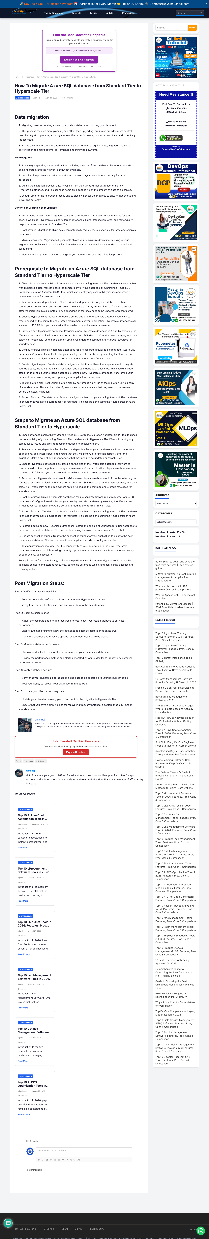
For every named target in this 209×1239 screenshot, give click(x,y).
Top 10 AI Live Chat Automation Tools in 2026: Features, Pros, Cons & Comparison (32, 821)
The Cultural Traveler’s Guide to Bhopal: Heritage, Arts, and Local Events (174, 775)
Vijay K (20, 877)
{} (74, 1159)
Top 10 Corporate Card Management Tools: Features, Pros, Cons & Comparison (175, 818)
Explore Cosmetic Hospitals (79, 60)
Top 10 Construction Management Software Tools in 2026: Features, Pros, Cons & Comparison (174, 1048)
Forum (64, 1229)
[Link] (71, 1159)
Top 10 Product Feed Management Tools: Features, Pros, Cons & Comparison (175, 842)
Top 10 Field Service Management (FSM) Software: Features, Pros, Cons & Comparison (174, 1023)
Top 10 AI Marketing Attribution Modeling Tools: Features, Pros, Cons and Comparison (173, 888)
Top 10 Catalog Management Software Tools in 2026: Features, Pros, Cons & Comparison (174, 854)
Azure (18, 761)
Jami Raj (36, 98)
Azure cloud (28, 761)
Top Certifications (25, 1229)
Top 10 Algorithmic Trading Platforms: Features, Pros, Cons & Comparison (174, 649)
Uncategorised (28, 77)
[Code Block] (67, 1159)
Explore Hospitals (75, 752)
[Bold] (39, 1159)
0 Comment (67, 98)
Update (78, 1229)
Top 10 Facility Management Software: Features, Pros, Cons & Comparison (174, 1036)
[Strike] (51, 1159)
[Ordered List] (55, 1159)
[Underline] (47, 1159)
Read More (24, 847)
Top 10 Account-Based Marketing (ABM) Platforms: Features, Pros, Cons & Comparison (174, 909)
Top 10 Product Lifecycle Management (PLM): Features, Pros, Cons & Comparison (176, 951)
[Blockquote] (63, 1159)
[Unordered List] (59, 1159)
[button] (200, 1231)
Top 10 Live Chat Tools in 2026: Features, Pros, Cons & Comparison (34, 925)
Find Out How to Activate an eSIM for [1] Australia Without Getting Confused (174, 721)
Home (17, 77)
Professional (96, 1229)
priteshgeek (22, 824)
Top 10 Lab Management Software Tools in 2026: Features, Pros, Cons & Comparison (34, 981)
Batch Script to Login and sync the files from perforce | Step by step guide (175, 565)
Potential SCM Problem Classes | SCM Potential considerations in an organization (175, 607)
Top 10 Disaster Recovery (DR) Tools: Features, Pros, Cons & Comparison (172, 1060)
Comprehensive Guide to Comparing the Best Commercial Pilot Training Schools (173, 972)
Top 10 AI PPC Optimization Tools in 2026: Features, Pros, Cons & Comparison (32, 1087)
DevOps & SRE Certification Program (49, 4)
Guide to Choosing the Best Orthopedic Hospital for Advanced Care (174, 984)
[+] (78, 1159)
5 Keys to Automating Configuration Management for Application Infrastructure (175, 577)
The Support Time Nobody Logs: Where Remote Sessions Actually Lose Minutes (174, 709)
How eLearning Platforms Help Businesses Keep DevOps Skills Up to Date (175, 763)
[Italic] (43, 1159)
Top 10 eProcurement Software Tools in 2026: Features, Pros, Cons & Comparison (34, 874)
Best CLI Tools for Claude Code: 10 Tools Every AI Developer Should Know (175, 670)
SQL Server (40, 761)
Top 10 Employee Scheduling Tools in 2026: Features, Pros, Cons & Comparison (175, 939)
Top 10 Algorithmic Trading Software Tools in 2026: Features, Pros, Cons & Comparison (174, 637)
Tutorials (48, 1229)
